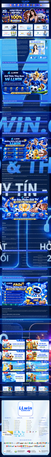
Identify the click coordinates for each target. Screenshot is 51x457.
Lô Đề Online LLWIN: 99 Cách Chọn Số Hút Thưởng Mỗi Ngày (43, 392)
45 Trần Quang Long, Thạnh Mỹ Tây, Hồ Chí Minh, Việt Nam (43, 425)
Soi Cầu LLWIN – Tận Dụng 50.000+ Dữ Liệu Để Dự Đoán (19, 392)
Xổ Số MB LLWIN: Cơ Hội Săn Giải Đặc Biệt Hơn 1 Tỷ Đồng (31, 392)
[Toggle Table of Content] (7, 98)
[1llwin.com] (25, 2)
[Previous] (4, 15)
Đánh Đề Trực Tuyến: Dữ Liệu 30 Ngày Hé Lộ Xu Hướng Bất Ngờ (7, 392)
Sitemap (40, 436)
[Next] (47, 15)
